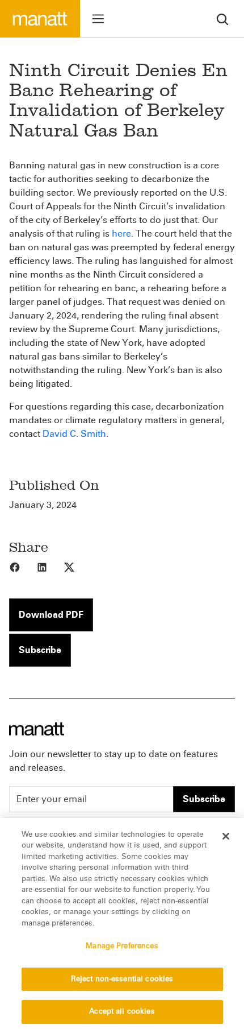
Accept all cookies (121, 1011)
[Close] (225, 836)
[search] (222, 18)
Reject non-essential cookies (122, 979)
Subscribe (40, 649)
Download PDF (51, 614)
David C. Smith (74, 433)
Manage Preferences (122, 946)
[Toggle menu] (98, 18)
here (121, 233)
